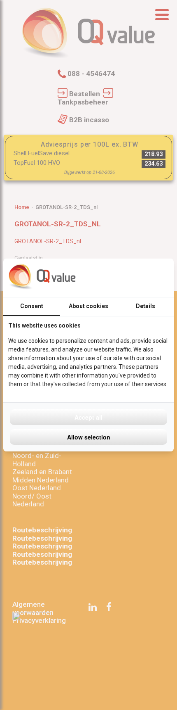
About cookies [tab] (88, 306)
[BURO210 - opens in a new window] (138, 277)
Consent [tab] (31, 306)
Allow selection (88, 437)
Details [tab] (145, 306)
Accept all (88, 417)
